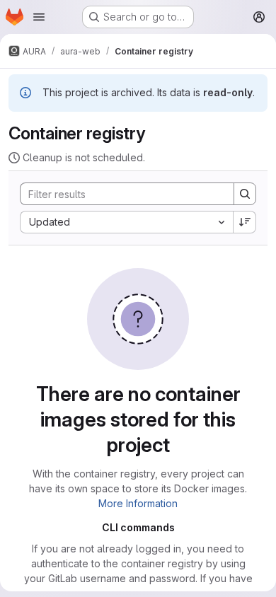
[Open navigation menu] (39, 17)
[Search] (245, 193)
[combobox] (126, 222)
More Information (138, 503)
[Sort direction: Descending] (245, 222)
